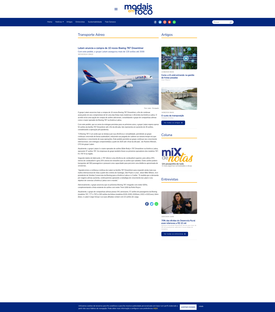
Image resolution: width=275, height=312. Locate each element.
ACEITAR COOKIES (188, 307)
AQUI (155, 308)
